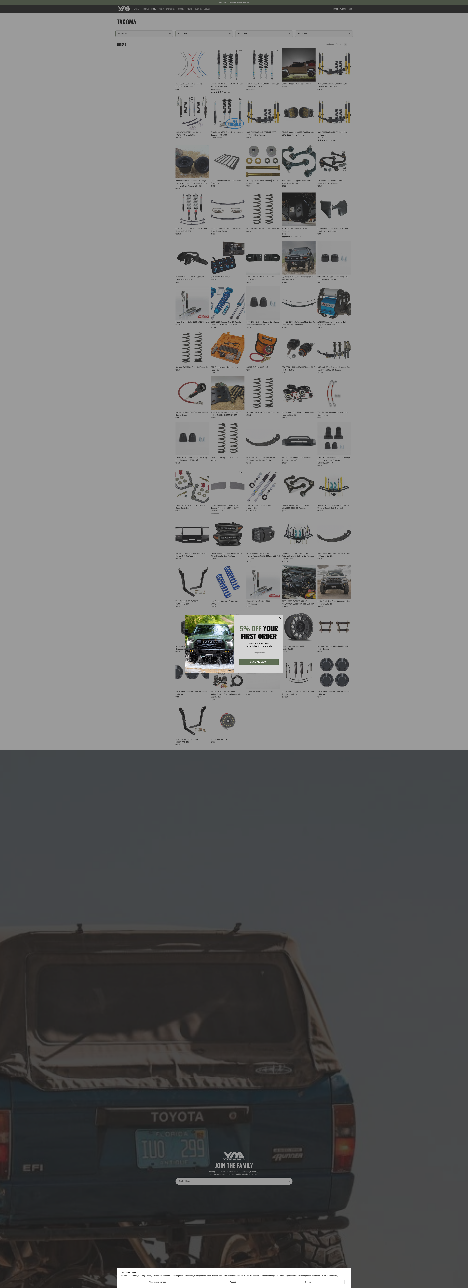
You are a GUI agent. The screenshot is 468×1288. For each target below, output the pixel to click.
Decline (308, 1282)
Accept (233, 1282)
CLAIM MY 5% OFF (259, 662)
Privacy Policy (332, 1276)
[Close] (280, 618)
